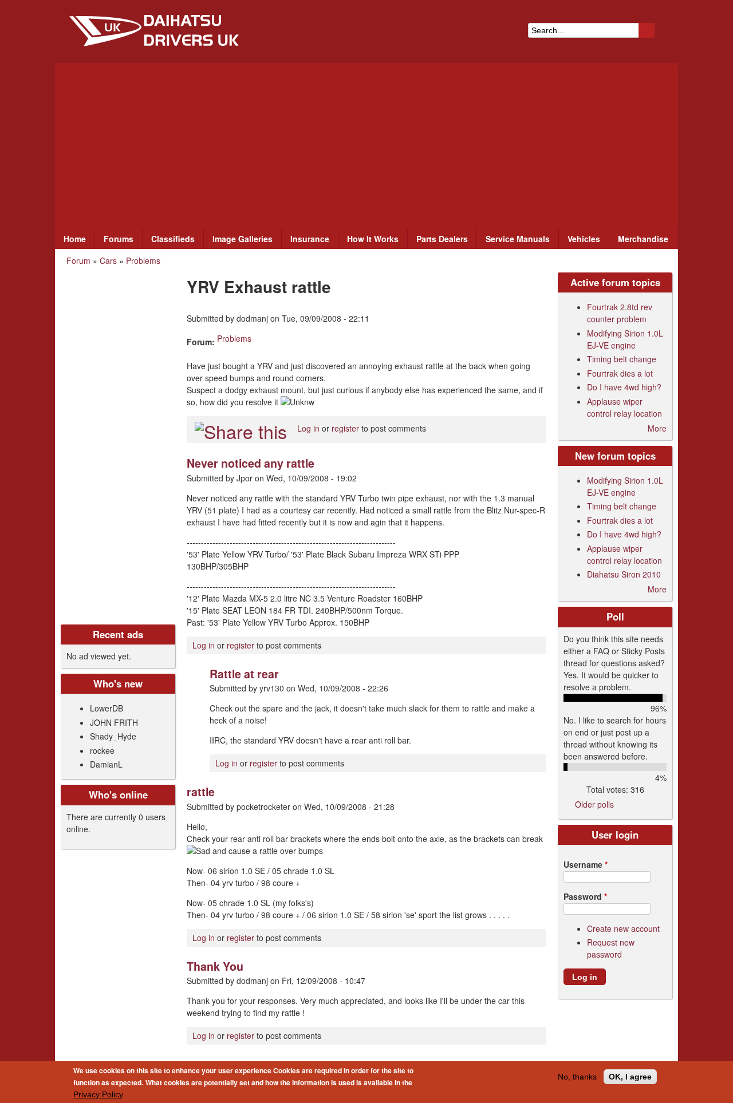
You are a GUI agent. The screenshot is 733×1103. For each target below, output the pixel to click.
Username (585, 864)
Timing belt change (621, 359)
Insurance (309, 238)
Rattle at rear (244, 674)
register (345, 428)
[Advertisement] (366, 143)
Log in (308, 428)
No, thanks (577, 1076)
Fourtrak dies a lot (620, 373)
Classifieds (173, 238)
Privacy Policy (98, 1094)
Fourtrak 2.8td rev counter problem (619, 313)
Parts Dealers (442, 238)
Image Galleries (242, 238)
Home (75, 238)
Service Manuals (518, 238)
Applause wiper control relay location (624, 407)
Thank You (215, 966)
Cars (108, 260)
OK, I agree (630, 1076)
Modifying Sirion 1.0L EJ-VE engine (625, 339)
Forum (78, 260)
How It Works (373, 238)
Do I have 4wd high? (624, 387)
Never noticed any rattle (250, 463)
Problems (143, 260)
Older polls (594, 804)
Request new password (611, 948)
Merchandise (643, 238)
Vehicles (584, 238)
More (657, 428)
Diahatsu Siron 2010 (624, 574)
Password (585, 896)
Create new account (623, 928)
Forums (118, 238)
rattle (201, 792)
